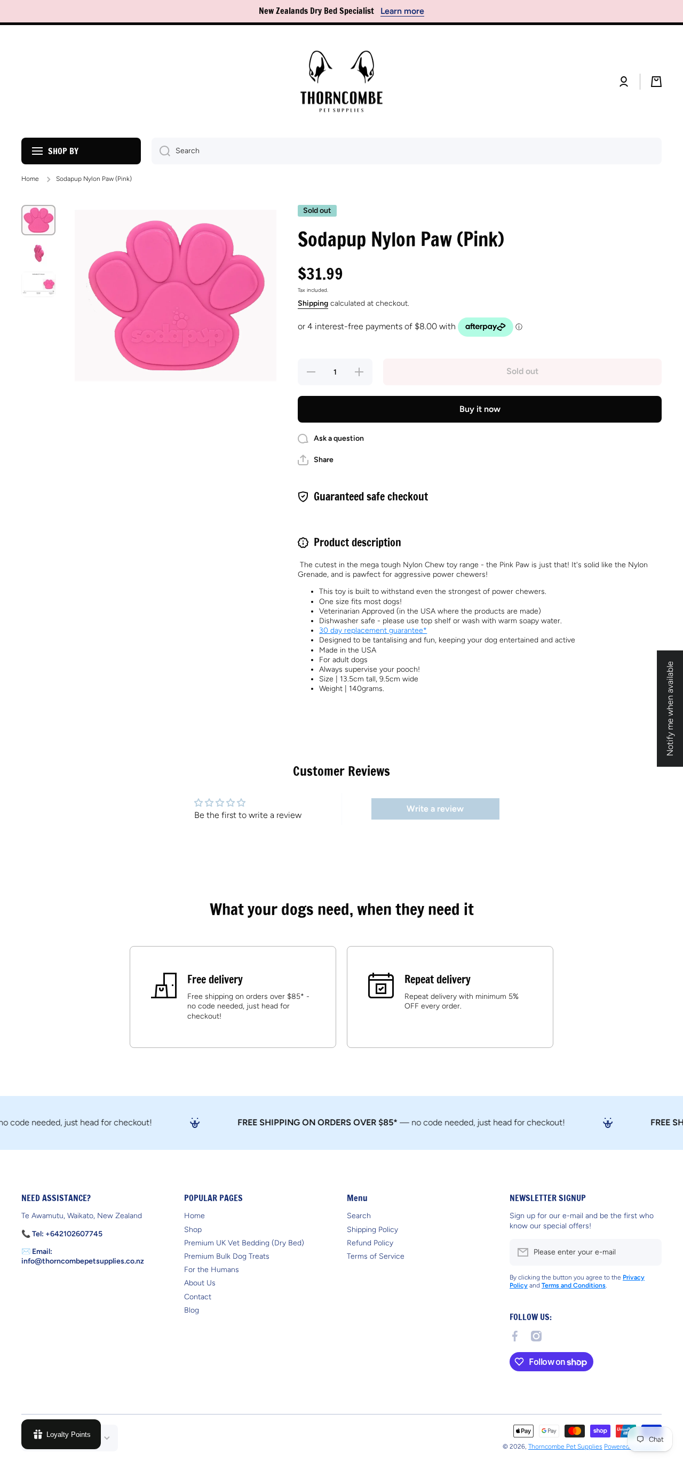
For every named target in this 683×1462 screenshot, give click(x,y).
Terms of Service (375, 1256)
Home (30, 178)
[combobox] (407, 151)
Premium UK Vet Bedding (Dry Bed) (244, 1243)
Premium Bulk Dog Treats (226, 1256)
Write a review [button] (435, 809)
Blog (191, 1310)
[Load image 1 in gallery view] (38, 220)
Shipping (313, 303)
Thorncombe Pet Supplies (565, 1446)
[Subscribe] (648, 1252)
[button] (656, 81)
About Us (200, 1283)
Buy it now (480, 409)
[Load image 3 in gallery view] (38, 284)
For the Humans (211, 1269)
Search (359, 1215)
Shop (193, 1229)
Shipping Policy (372, 1229)
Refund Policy (370, 1243)
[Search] (161, 151)
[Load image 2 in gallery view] (38, 253)
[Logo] (341, 81)
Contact (197, 1296)
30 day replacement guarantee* (373, 630)
